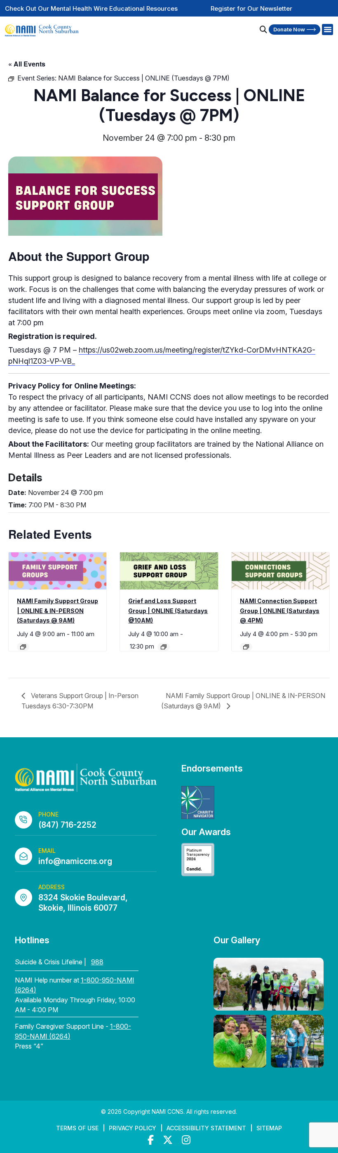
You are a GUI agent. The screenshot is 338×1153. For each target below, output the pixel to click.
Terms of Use (77, 1128)
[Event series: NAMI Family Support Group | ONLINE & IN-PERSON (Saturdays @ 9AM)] (23, 646)
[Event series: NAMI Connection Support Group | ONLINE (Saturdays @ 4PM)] (246, 646)
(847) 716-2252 (67, 825)
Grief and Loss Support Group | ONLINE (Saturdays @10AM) (168, 610)
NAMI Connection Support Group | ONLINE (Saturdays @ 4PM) (279, 610)
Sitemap (269, 1128)
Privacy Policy (132, 1128)
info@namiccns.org (75, 861)
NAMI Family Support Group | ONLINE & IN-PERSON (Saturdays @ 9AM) (57, 610)
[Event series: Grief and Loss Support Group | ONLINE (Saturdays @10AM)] (164, 646)
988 (97, 962)
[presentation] (57, 570)
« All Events (26, 64)
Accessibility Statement (206, 1128)
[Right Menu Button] (327, 30)
